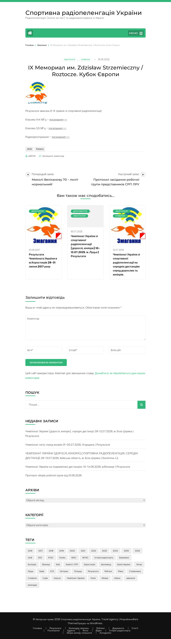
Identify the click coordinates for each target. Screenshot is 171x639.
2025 (126, 550)
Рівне (120, 571)
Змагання (69, 59)
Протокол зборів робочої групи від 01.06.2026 (53, 475)
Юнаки (105, 578)
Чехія (93, 578)
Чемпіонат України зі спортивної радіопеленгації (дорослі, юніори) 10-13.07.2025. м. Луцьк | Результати (85, 246)
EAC (40, 557)
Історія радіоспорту (104, 557)
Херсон (57, 578)
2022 (29, 149)
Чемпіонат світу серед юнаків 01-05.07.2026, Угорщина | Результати (67, 445)
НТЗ (52, 571)
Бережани (124, 557)
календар (32, 585)
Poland (39, 149)
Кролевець (106, 564)
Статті (135, 628)
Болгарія (32, 564)
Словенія (32, 578)
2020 (72, 550)
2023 (104, 550)
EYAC (50, 557)
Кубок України (123, 564)
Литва (139, 564)
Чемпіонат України (75, 578)
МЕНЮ (133, 33)
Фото (85, 630)
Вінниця (46, 564)
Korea (62, 557)
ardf (30, 557)
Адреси (71, 630)
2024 (115, 550)
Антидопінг (105, 632)
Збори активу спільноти (79, 632)
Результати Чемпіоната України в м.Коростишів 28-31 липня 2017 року (43, 260)
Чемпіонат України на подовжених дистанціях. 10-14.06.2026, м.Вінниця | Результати (77, 467)
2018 (51, 550)
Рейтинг (108, 571)
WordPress (96, 623)
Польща (78, 571)
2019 (61, 550)
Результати (93, 571)
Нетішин (64, 571)
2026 (137, 550)
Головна (37, 628)
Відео (99, 630)
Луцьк (30, 571)
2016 (30, 550)
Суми (45, 578)
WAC (73, 557)
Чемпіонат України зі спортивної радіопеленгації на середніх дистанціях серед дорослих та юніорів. (126, 265)
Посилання (53, 630)
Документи (80, 211)
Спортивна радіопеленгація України (83, 12)
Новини (85, 59)
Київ (58, 564)
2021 (83, 550)
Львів (41, 571)
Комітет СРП (72, 564)
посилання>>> (58, 120)
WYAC (85, 557)
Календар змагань (79, 628)
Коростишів (89, 564)
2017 (40, 550)
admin (32, 156)
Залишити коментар (53, 156)
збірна (117, 578)
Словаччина (135, 571)
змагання (130, 578)
